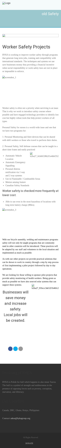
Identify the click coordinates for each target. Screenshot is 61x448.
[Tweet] (15, 349)
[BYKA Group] (6, 5)
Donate (29, 443)
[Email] (20, 349)
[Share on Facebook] (10, 349)
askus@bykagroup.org (20, 418)
